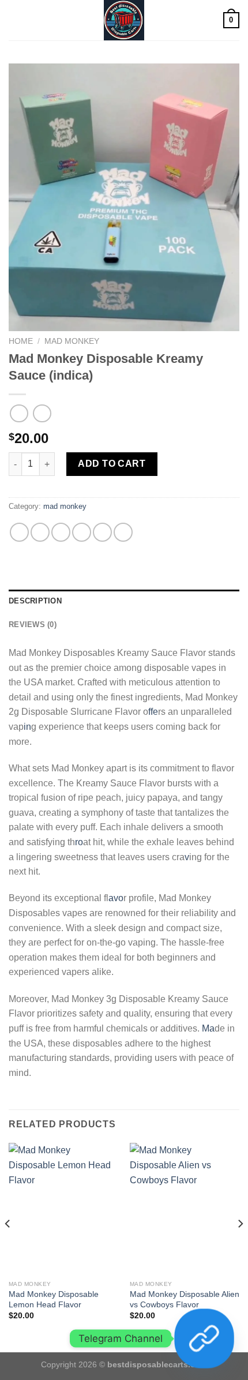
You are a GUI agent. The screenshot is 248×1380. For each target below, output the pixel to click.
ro (79, 842)
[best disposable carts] (124, 20)
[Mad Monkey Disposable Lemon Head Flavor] (63, 1208)
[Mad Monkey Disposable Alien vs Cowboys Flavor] (184, 1208)
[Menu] (15, 20)
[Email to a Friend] (81, 532)
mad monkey (71, 341)
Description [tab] (35, 601)
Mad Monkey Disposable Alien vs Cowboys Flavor (184, 1299)
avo (115, 898)
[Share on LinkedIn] (123, 532)
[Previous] (8, 1246)
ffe (153, 712)
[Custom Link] (204, 1338)
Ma (208, 1028)
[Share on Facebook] (40, 532)
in (27, 727)
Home (21, 341)
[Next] (240, 1246)
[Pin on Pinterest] (102, 532)
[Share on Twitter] (60, 532)
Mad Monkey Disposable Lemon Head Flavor (54, 1299)
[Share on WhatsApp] (19, 532)
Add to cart (111, 463)
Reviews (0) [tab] (33, 624)
